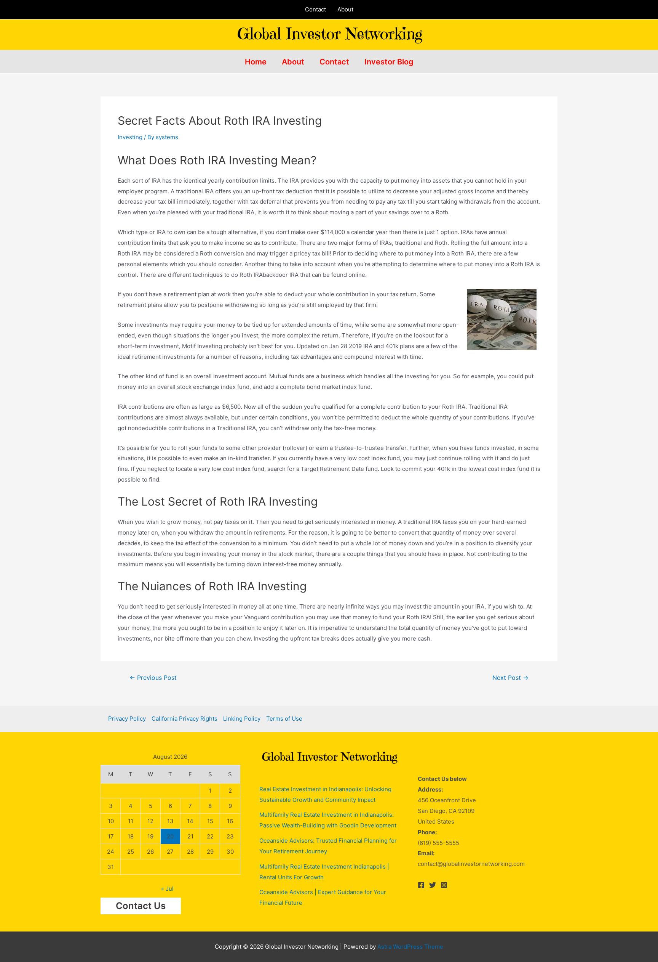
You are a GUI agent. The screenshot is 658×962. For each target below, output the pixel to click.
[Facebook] (421, 885)
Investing (130, 137)
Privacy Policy (127, 718)
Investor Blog (389, 61)
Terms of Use (284, 718)
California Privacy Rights (184, 718)
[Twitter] (432, 885)
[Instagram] (444, 885)
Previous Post (153, 678)
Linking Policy (241, 718)
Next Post (510, 678)
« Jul (167, 888)
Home (256, 61)
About (345, 9)
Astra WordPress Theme (410, 946)
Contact (315, 9)
